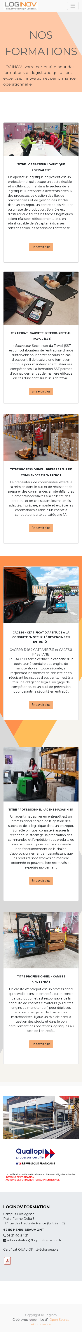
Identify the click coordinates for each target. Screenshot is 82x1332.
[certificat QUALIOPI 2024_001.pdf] (7, 1261)
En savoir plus (41, 247)
